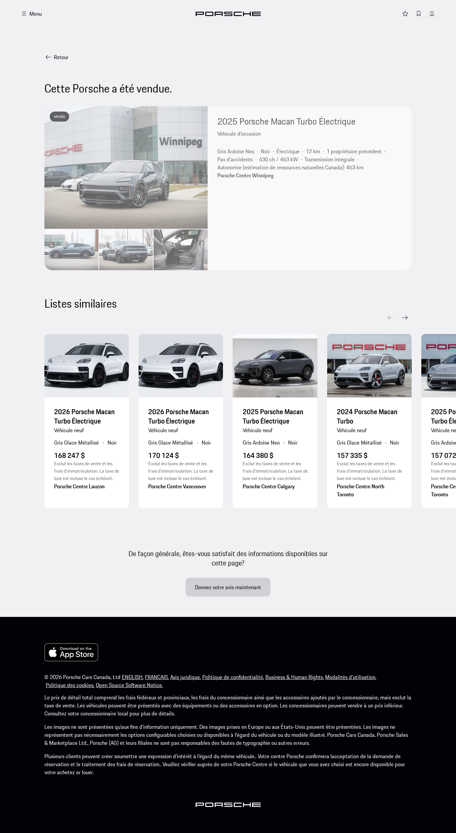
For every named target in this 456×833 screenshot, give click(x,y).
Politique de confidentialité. (233, 677)
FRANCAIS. (157, 677)
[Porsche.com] (228, 14)
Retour (61, 57)
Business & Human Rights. (294, 677)
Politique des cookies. (70, 685)
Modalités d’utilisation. (350, 677)
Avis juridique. (185, 677)
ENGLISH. (133, 677)
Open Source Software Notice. (129, 685)
